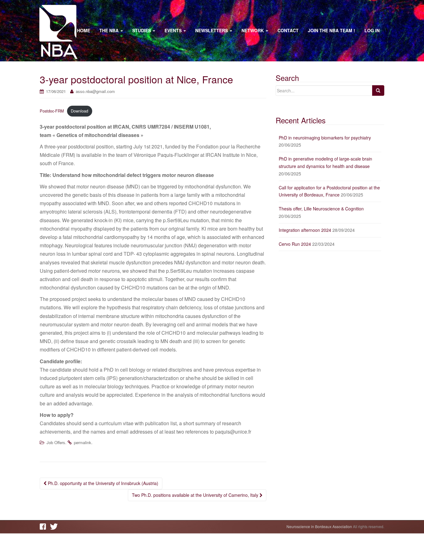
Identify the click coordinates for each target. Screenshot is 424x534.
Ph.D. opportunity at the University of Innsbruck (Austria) (102, 483)
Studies (142, 30)
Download (79, 111)
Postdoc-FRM (52, 111)
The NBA (109, 30)
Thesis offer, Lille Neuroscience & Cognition (321, 208)
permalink (82, 442)
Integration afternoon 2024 (305, 230)
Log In (372, 30)
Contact (288, 30)
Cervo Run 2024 (295, 244)
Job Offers (56, 442)
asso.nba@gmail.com (95, 91)
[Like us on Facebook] (44, 526)
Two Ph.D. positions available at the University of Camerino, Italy (195, 495)
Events (174, 30)
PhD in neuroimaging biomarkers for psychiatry (325, 138)
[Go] (378, 90)
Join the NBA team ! (331, 30)
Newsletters (212, 30)
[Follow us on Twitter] (54, 526)
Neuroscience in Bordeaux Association (319, 526)
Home (83, 30)
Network (253, 30)
